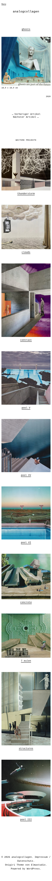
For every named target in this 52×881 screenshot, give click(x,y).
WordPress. (34, 869)
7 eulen (26, 661)
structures (26, 748)
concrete (26, 602)
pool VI (26, 542)
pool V (26, 408)
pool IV (26, 475)
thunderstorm (26, 193)
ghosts (26, 29)
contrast (26, 340)
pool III (26, 819)
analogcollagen (26, 11)
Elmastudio (38, 865)
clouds (26, 252)
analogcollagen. (22, 857)
